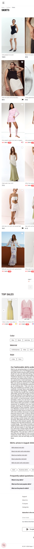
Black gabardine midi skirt (19, 459)
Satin (13, 470)
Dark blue (27, 340)
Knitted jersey (16, 349)
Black (19, 340)
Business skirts (23, 470)
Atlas (24, 349)
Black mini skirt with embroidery (21, 451)
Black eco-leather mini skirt (19, 455)
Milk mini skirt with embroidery (20, 463)
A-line (13, 359)
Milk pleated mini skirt (18, 447)
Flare (19, 359)
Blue (13, 340)
